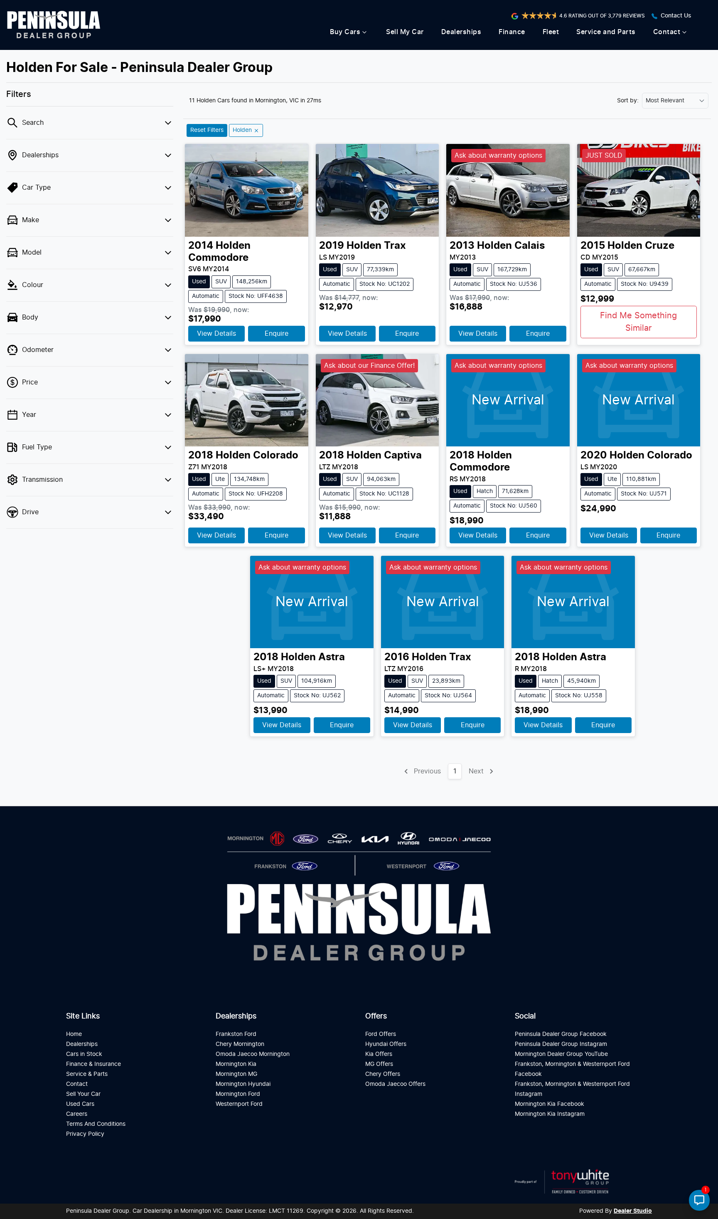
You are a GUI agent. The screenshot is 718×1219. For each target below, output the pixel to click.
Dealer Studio (633, 1211)
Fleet (551, 32)
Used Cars (80, 1104)
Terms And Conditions (95, 1124)
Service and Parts (606, 32)
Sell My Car (405, 32)
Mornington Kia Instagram (550, 1114)
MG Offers (379, 1064)
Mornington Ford (238, 1094)
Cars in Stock (84, 1054)
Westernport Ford (239, 1104)
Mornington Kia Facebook (549, 1104)
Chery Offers (382, 1074)
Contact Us (676, 16)
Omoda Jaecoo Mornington (253, 1054)
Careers (76, 1114)
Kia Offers (378, 1054)
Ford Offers (380, 1034)
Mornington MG (236, 1074)
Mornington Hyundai (243, 1084)
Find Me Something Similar (638, 322)
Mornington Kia (236, 1064)
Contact (667, 32)
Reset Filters (207, 130)
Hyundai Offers (385, 1044)
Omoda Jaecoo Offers (395, 1084)
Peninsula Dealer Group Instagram (561, 1044)
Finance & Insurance (93, 1064)
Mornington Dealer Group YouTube (561, 1054)
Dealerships (461, 32)
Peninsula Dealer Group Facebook (561, 1034)
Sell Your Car (83, 1094)
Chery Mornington (240, 1044)
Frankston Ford (236, 1034)
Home (74, 1034)
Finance (512, 32)
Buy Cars (345, 32)
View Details (216, 333)
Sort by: (628, 101)
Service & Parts (87, 1074)
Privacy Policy (85, 1134)
